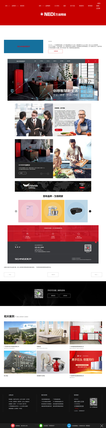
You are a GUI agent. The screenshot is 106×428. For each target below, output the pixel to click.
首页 (6, 5)
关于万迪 (72, 5)
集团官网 (22, 5)
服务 (65, 5)
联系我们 (90, 5)
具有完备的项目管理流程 (58, 403)
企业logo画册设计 (25, 401)
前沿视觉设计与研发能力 (46, 403)
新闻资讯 (81, 5)
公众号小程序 (22, 399)
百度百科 (19, 401)
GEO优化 (56, 5)
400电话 (20, 408)
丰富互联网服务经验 (45, 399)
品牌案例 (14, 5)
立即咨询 (56, 51)
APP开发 (27, 399)
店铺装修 (10, 403)
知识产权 (24, 403)
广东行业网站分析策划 (46, 401)
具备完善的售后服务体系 (46, 406)
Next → (97, 274)
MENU (53, 274)
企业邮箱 (16, 408)
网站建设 (10, 399)
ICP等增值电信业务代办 (14, 406)
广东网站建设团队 (56, 399)
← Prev (9, 274)
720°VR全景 (19, 403)
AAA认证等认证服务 (23, 406)
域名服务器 (11, 408)
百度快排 (15, 401)
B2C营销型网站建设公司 (58, 401)
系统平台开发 (16, 399)
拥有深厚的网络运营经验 (58, 406)
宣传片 (14, 403)
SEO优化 (10, 401)
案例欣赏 (53, 295)
